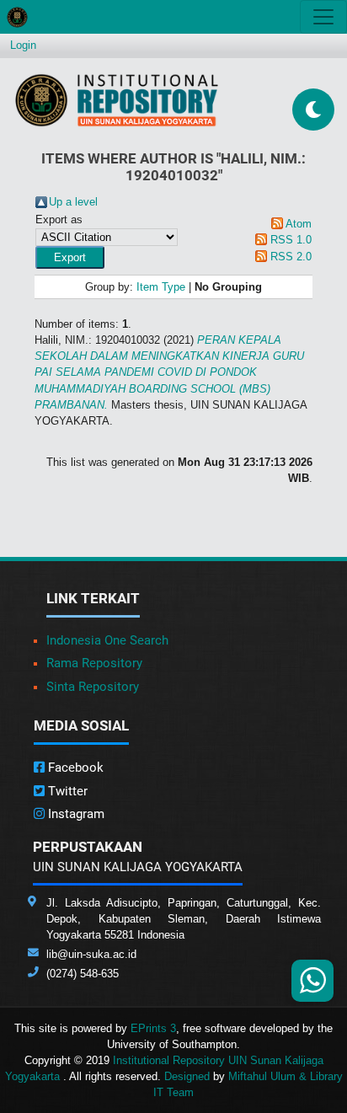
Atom (299, 223)
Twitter (66, 791)
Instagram (74, 813)
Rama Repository (94, 663)
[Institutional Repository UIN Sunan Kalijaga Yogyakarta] (116, 100)
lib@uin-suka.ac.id (91, 954)
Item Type (160, 287)
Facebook (74, 767)
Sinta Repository (92, 686)
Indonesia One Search (107, 640)
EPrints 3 (153, 1028)
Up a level (73, 201)
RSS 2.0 (291, 256)
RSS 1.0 (291, 239)
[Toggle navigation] (323, 17)
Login (23, 45)
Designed (187, 1076)
